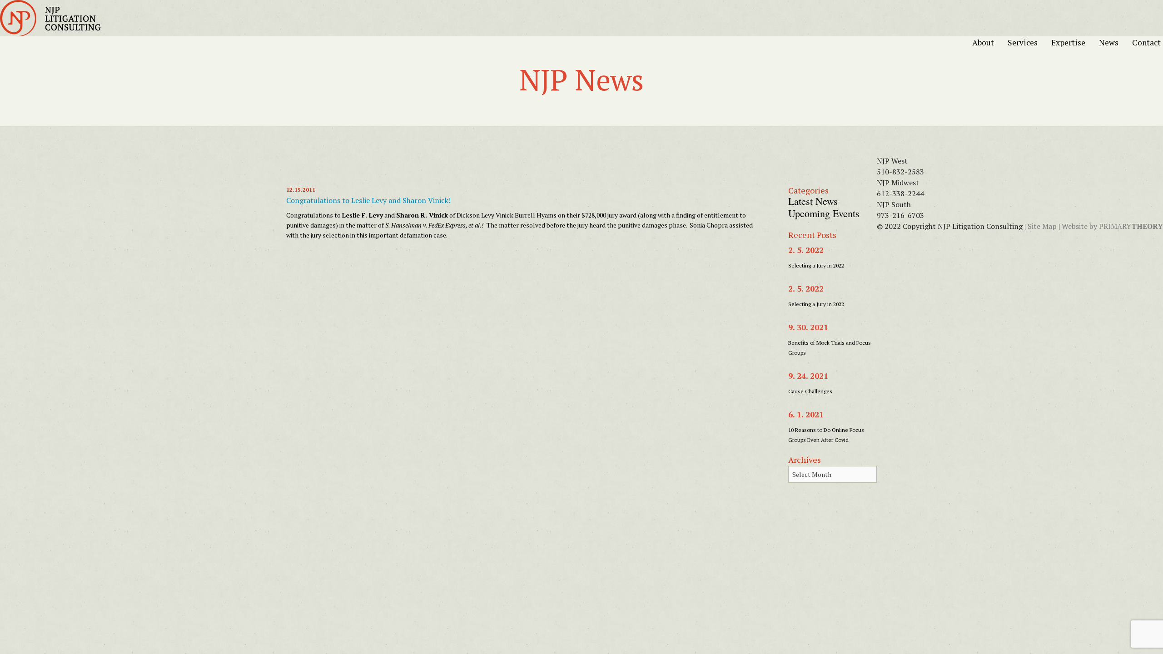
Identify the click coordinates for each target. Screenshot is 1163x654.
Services (1027, 42)
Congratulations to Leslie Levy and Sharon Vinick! (368, 200)
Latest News (813, 201)
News (1113, 42)
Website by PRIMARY (1112, 226)
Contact (1146, 42)
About (987, 42)
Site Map (1042, 226)
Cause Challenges (810, 391)
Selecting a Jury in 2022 (816, 265)
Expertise (1072, 42)
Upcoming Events (824, 213)
